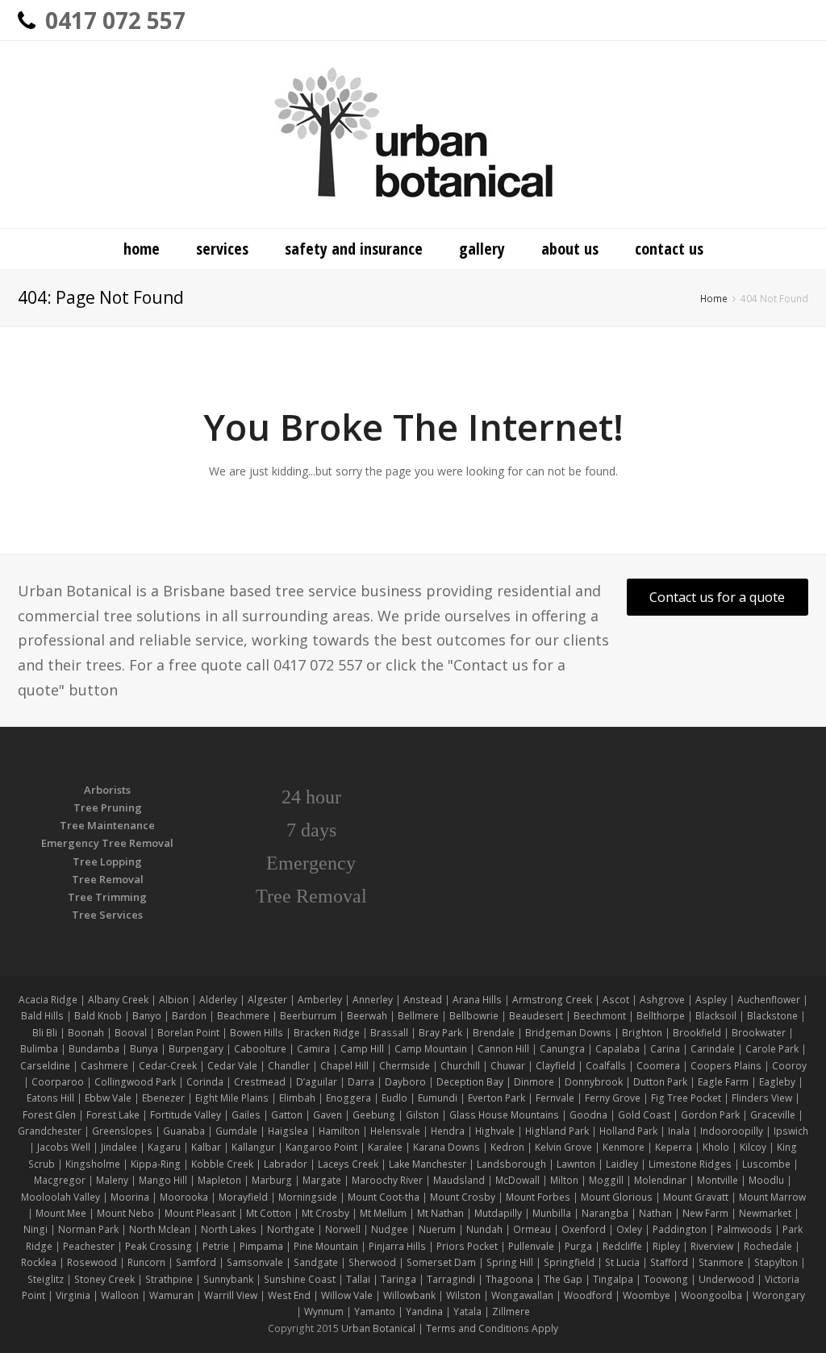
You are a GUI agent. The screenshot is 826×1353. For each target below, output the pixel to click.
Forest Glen (49, 1115)
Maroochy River (387, 1180)
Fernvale (555, 1098)
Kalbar (206, 1147)
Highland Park (557, 1131)
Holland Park (628, 1131)
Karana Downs (446, 1147)
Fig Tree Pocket (686, 1098)
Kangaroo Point (321, 1147)
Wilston (463, 1295)
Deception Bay (469, 1082)
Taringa (398, 1279)
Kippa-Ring (156, 1164)
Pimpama (261, 1246)
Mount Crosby (462, 1197)
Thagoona (509, 1279)
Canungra (562, 1049)
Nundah (484, 1229)
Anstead (422, 999)
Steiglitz (45, 1279)
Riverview (711, 1246)
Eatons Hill (50, 1098)
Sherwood (372, 1262)
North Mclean (159, 1229)
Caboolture (260, 1049)
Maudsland (459, 1180)
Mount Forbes (538, 1197)
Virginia (73, 1295)
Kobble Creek (222, 1164)
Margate (321, 1180)
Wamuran (171, 1295)
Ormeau (532, 1229)
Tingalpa (613, 1279)
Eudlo (394, 1098)
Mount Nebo (125, 1213)
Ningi (35, 1229)
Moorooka (184, 1197)
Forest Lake (113, 1115)
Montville (717, 1180)
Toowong (666, 1279)
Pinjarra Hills (397, 1246)
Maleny (112, 1180)
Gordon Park (710, 1115)
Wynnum (324, 1311)
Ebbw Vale (108, 1098)
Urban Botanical (378, 1328)
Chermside (404, 1066)
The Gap (563, 1279)
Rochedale (768, 1246)
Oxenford (583, 1229)
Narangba (605, 1213)
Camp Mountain (430, 1049)
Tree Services (107, 914)
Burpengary (196, 1049)
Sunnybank (228, 1279)
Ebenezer (163, 1098)
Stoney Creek (104, 1279)
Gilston (422, 1115)
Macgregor (60, 1180)
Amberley (320, 999)
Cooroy (789, 1066)
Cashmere (104, 1066)
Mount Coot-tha (383, 1197)
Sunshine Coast (300, 1279)
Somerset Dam (441, 1262)
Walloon (120, 1295)
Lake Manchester (427, 1164)
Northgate (291, 1229)
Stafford (669, 1262)
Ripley (666, 1246)
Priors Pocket (467, 1246)
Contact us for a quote (717, 597)
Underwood (726, 1279)
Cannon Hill (503, 1049)
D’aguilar (316, 1082)
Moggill (606, 1180)
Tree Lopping (107, 861)
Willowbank (409, 1295)
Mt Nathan (440, 1213)
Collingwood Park (135, 1082)
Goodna (588, 1115)
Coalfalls (606, 1066)
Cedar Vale (232, 1066)
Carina (665, 1049)
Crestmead (260, 1082)
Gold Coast (644, 1115)
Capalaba (617, 1049)
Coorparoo (57, 1082)
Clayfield (555, 1066)
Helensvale (395, 1131)
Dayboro (405, 1082)
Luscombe (766, 1164)
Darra (361, 1082)
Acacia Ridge (48, 999)
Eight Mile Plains (232, 1098)
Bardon (189, 1016)
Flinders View (762, 1098)
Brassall (389, 1033)
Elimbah (297, 1098)
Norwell (343, 1229)
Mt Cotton (268, 1213)
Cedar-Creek (168, 1066)
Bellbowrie (474, 1016)
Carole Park (772, 1049)
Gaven (327, 1115)
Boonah (86, 1033)
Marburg (272, 1180)
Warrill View (230, 1295)
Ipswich (791, 1131)
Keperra (673, 1147)
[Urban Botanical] (413, 132)
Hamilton (339, 1131)
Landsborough (511, 1164)
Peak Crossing (159, 1246)
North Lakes (229, 1229)
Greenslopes (122, 1131)
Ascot (616, 999)
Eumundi (437, 1098)
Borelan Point (188, 1033)
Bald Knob (98, 1016)
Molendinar (660, 1180)
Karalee (385, 1147)
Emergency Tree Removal (107, 843)
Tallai (358, 1279)
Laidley (622, 1164)
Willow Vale (347, 1295)
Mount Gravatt (695, 1197)
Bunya (144, 1049)
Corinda (204, 1082)
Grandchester (49, 1131)
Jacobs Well (63, 1147)
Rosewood (92, 1262)
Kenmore (624, 1147)
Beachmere (243, 1016)
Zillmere (511, 1311)
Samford (196, 1262)
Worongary (779, 1295)
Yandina (424, 1311)
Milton (564, 1180)
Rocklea (38, 1262)
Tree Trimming (107, 897)
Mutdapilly (498, 1213)
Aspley (711, 999)
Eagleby (777, 1082)
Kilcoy (753, 1147)
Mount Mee (60, 1213)
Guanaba (184, 1131)
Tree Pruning (107, 807)
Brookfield (697, 1033)
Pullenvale (531, 1246)
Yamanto (374, 1311)
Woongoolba (711, 1295)
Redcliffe (622, 1246)
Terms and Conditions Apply (492, 1328)
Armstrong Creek (552, 999)
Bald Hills (42, 1016)
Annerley (373, 999)
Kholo (716, 1147)
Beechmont (600, 1016)
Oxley (629, 1229)
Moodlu (766, 1180)
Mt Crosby (325, 1213)
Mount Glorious (617, 1197)
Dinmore (534, 1082)
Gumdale (236, 1131)
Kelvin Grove (563, 1147)
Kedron (507, 1147)
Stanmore (721, 1262)
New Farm (705, 1213)
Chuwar (507, 1066)
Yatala (467, 1311)
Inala (679, 1131)
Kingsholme (92, 1164)
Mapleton (219, 1180)
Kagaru (164, 1147)
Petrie (215, 1246)
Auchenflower (768, 999)
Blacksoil (715, 1016)
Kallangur (253, 1147)
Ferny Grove (612, 1098)
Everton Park (496, 1098)
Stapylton (776, 1262)
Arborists (107, 789)
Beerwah (367, 1016)
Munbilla (551, 1213)
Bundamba (94, 1049)
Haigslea (288, 1131)
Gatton (286, 1115)
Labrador (285, 1164)
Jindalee (119, 1147)
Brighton (642, 1033)
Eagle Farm (723, 1082)
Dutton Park (660, 1082)
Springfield (569, 1262)
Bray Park (440, 1033)
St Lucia (622, 1262)
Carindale (712, 1049)
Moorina (130, 1197)
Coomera (658, 1066)
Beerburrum (308, 1016)
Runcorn (146, 1262)
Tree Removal (108, 879)
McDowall (517, 1180)
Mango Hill (163, 1180)
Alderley (218, 999)
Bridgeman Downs (568, 1033)
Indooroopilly (731, 1131)
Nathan (655, 1213)
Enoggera (348, 1098)
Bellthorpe (660, 1016)
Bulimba (39, 1049)
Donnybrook (594, 1082)
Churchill (460, 1066)
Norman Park (88, 1229)
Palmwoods (744, 1229)
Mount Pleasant (200, 1213)
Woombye (646, 1295)
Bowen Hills (256, 1033)
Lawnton (576, 1164)
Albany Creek (118, 999)
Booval (131, 1033)
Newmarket (765, 1213)
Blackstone (772, 1016)
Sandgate (316, 1262)
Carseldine (45, 1066)
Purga (578, 1246)
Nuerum (437, 1229)
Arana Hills (477, 999)
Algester (267, 999)
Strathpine (169, 1279)
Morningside (307, 1197)
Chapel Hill (344, 1066)
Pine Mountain (326, 1246)
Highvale (495, 1131)
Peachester (89, 1246)
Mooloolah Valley (60, 1197)
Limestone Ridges (690, 1164)
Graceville (772, 1115)
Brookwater (759, 1033)
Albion (174, 999)
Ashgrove (662, 999)
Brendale (494, 1033)
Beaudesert (536, 1016)
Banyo (146, 1016)
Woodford (588, 1295)
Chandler (289, 1066)
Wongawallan (522, 1295)
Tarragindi (451, 1279)
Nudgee (389, 1229)
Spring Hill (509, 1262)
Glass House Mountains (504, 1115)
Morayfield (243, 1197)
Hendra (448, 1131)
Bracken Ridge (327, 1033)
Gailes (246, 1115)
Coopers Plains (725, 1066)
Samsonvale (255, 1262)
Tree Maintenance (107, 825)
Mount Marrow (772, 1197)
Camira (313, 1049)
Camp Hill (362, 1049)
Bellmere (418, 1016)
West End (289, 1295)
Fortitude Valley (185, 1115)
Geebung (374, 1115)
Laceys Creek (348, 1164)
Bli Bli (44, 1033)
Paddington (680, 1229)
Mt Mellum (383, 1213)
